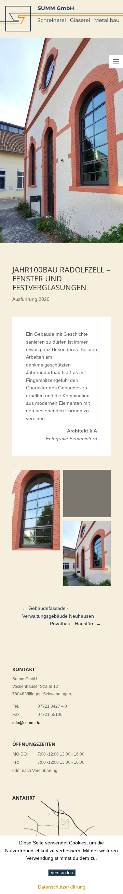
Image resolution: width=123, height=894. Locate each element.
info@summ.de (26, 722)
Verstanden (62, 872)
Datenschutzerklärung (61, 887)
